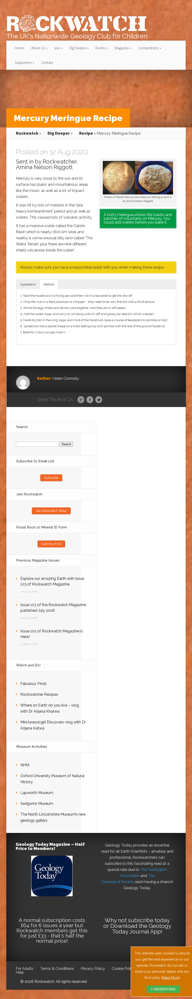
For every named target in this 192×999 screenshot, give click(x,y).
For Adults (24, 968)
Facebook (89, 400)
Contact (47, 62)
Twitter (98, 400)
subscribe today (149, 920)
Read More (170, 978)
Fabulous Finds (33, 683)
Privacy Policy (93, 968)
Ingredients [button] (28, 284)
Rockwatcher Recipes (39, 694)
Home (19, 48)
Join (57, 48)
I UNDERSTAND (163, 989)
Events (100, 48)
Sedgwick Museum (36, 803)
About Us (38, 48)
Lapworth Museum (36, 792)
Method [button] (49, 284)
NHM (24, 765)
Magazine (122, 48)
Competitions (148, 48)
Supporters (23, 62)
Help (20, 972)
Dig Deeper (77, 48)
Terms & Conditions (57, 968)
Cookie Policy (123, 968)
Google (81, 400)
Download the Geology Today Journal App (140, 929)
